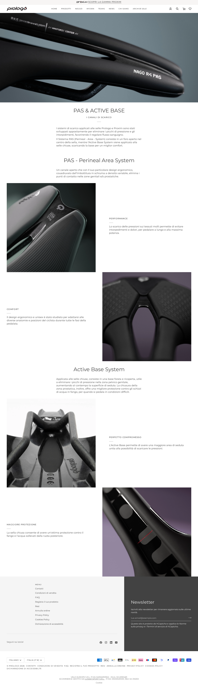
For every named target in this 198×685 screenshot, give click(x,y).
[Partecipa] (189, 618)
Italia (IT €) (33, 660)
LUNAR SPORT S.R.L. (95, 679)
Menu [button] (38, 584)
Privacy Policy (42, 615)
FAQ (37, 597)
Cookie (99, 682)
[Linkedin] (111, 642)
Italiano (14, 660)
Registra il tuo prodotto (46, 602)
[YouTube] (116, 642)
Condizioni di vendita (45, 593)
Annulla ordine (42, 610)
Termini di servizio (156, 626)
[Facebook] (101, 642)
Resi (37, 606)
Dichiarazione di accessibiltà (49, 624)
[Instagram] (106, 642)
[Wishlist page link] (190, 8)
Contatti (39, 588)
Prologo (14, 666)
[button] (66, 9)
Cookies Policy (42, 619)
